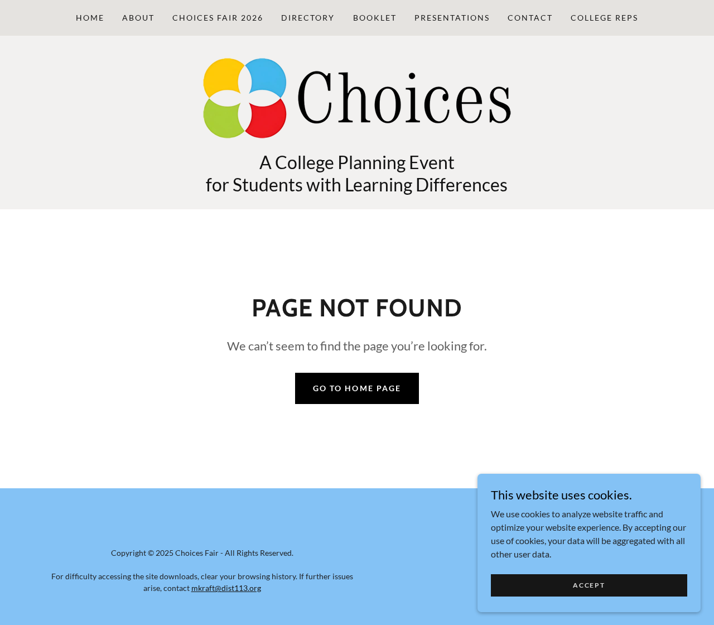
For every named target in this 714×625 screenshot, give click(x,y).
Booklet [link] (375, 17)
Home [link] (90, 17)
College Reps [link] (604, 17)
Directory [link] (308, 17)
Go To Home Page (357, 388)
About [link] (138, 17)
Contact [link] (530, 17)
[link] (357, 97)
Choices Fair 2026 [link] (217, 17)
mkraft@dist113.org (226, 588)
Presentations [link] (452, 17)
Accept (589, 585)
